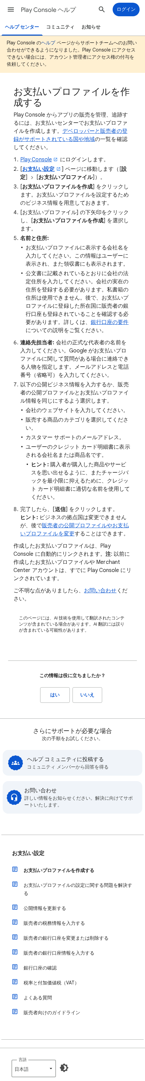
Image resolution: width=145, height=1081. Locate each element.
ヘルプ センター (22, 27)
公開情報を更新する (45, 908)
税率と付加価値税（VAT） (51, 983)
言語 (23, 1059)
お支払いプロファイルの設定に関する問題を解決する (78, 889)
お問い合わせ (100, 590)
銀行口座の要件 (110, 322)
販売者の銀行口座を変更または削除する (66, 938)
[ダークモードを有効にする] (64, 1068)
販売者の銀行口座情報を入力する (59, 953)
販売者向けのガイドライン (52, 1012)
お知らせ (91, 27)
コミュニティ (60, 27)
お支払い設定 (28, 853)
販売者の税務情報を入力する (54, 923)
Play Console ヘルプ (48, 10)
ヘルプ (48, 43)
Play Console (36, 159)
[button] (11, 9)
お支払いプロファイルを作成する (59, 870)
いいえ (87, 695)
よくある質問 (38, 998)
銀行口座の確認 (40, 968)
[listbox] (33, 1068)
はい (55, 695)
